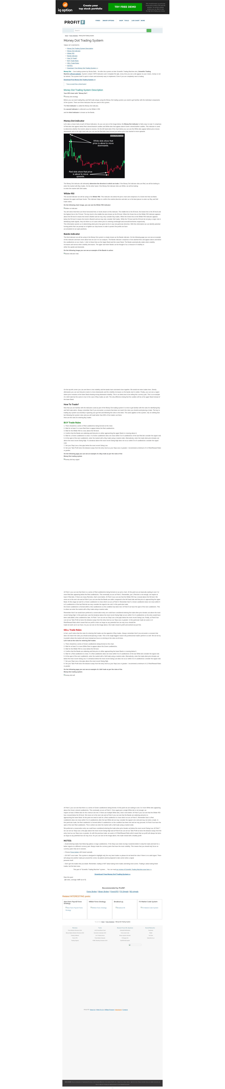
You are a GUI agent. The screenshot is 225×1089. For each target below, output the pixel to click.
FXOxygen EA (125, 938)
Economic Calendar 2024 (100, 933)
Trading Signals (75, 940)
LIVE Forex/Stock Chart (100, 930)
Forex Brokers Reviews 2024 (75, 930)
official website (75, 74)
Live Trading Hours (100, 935)
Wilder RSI (70, 53)
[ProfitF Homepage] (74, 22)
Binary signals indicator (125, 935)
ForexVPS (114, 891)
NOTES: (70, 66)
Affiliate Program (109, 1009)
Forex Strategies (73, 35)
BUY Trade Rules (73, 61)
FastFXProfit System (125, 940)
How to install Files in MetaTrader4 (76, 84)
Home (66, 35)
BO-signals (134, 891)
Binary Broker (103, 891)
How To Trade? (72, 58)
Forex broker (74, 852)
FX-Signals (124, 891)
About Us (92, 1009)
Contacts (125, 1009)
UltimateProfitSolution (125, 930)
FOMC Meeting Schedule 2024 (100, 940)
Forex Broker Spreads (100, 938)
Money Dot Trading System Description (80, 48)
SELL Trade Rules (73, 63)
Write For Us (100, 1009)
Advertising (118, 1009)
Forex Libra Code (125, 933)
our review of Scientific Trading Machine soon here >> (134, 869)
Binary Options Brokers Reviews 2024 (75, 933)
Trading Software (75, 935)
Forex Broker (92, 891)
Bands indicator (72, 56)
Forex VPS (75, 938)
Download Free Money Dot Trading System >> (82, 68)
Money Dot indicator (73, 51)
